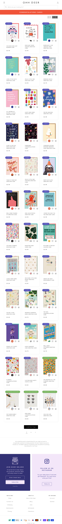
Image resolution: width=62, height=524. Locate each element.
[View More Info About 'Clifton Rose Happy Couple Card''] (31, 366)
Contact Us (10, 501)
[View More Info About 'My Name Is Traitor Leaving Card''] (49, 232)
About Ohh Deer (31, 498)
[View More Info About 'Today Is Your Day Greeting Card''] (12, 166)
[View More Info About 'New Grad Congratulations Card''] (31, 400)
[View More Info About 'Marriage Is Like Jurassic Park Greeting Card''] (49, 32)
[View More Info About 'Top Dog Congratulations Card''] (49, 298)
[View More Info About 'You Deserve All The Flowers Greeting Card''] (49, 366)
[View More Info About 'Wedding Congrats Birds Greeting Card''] (31, 298)
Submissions (9, 508)
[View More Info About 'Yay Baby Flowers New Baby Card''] (12, 232)
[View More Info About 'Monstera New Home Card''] (31, 232)
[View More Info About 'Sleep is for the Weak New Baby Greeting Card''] (12, 132)
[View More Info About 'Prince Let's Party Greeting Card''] (12, 332)
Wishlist (52, 501)
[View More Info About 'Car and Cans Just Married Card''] (12, 32)
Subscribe (15, 482)
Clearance (31, 511)
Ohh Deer (33, 523)
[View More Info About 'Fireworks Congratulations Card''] (31, 132)
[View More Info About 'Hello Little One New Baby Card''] (31, 66)
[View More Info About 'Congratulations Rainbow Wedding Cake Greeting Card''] (49, 132)
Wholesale (31, 508)
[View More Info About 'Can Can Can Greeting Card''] (49, 400)
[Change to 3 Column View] (55, 17)
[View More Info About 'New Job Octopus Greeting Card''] (31, 200)
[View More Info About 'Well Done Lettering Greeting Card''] (49, 332)
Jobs (31, 505)
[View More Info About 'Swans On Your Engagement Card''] (49, 264)
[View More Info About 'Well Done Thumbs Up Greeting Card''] (12, 200)
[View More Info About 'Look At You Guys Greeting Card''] (12, 66)
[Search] (6, 7)
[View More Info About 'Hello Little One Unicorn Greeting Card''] (31, 166)
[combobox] (31, 7)
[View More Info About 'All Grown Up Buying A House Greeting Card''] (12, 98)
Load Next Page (31, 427)
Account (52, 498)
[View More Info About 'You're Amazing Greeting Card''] (49, 98)
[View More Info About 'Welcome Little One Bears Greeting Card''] (31, 264)
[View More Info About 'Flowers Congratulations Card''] (12, 366)
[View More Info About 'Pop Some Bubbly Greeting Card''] (12, 400)
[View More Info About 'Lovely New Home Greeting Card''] (12, 264)
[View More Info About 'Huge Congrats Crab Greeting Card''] (31, 332)
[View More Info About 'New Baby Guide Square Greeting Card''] (31, 32)
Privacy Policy (15, 486)
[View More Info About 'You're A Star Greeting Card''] (12, 298)
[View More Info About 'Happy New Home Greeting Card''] (31, 98)
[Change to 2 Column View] (49, 17)
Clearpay (9, 505)
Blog (31, 501)
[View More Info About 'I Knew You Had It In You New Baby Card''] (49, 200)
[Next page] (35, 432)
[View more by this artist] (12, 40)
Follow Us (47, 484)
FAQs (9, 498)
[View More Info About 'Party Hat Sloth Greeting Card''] (49, 166)
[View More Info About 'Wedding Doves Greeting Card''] (49, 66)
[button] (15, 41)
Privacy (10, 511)
